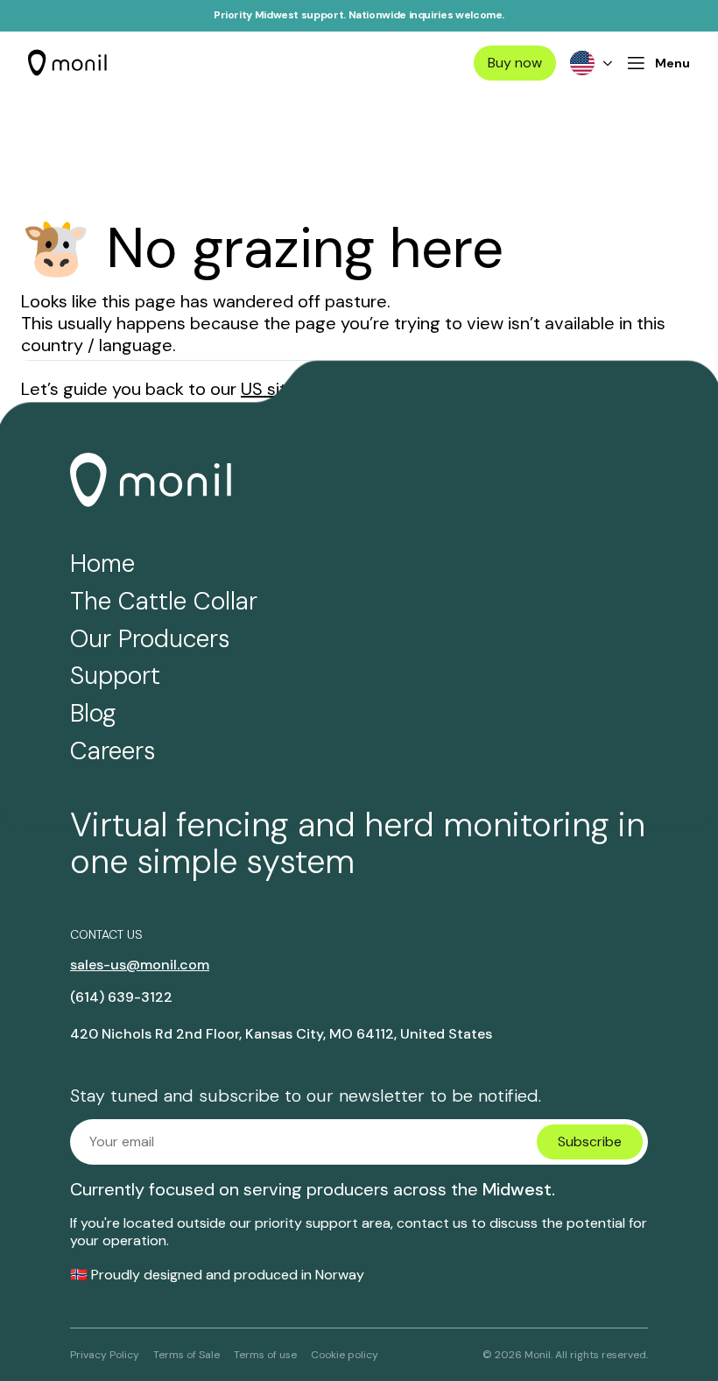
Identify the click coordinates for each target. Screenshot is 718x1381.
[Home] (70, 63)
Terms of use (265, 1354)
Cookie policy (344, 1354)
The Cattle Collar (163, 601)
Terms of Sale (186, 1354)
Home (102, 563)
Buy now (515, 62)
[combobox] (592, 63)
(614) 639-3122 (121, 997)
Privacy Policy (104, 1354)
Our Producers (150, 639)
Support (115, 675)
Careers (113, 751)
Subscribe (590, 1141)
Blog (93, 713)
